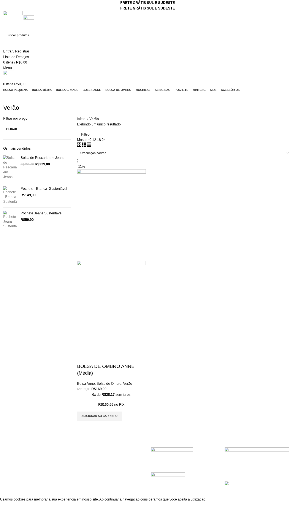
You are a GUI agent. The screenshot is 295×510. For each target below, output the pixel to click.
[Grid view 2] (79, 145)
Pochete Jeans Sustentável (41, 213)
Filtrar (11, 129)
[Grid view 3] (84, 145)
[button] (99, 416)
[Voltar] (8, 98)
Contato (9, 457)
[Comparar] (82, 357)
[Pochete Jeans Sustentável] (10, 220)
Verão (127, 383)
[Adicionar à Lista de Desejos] (105, 357)
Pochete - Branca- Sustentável (44, 188)
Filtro (85, 134)
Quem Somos (13, 449)
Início (81, 119)
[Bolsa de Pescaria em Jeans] (10, 167)
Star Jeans (23, 494)
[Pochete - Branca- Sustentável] (10, 195)
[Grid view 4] (89, 145)
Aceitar (8, 506)
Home (8, 441)
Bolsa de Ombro (109, 383)
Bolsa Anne (86, 383)
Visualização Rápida (94, 357)
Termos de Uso (88, 441)
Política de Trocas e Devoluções (102, 449)
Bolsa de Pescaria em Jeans (42, 158)
